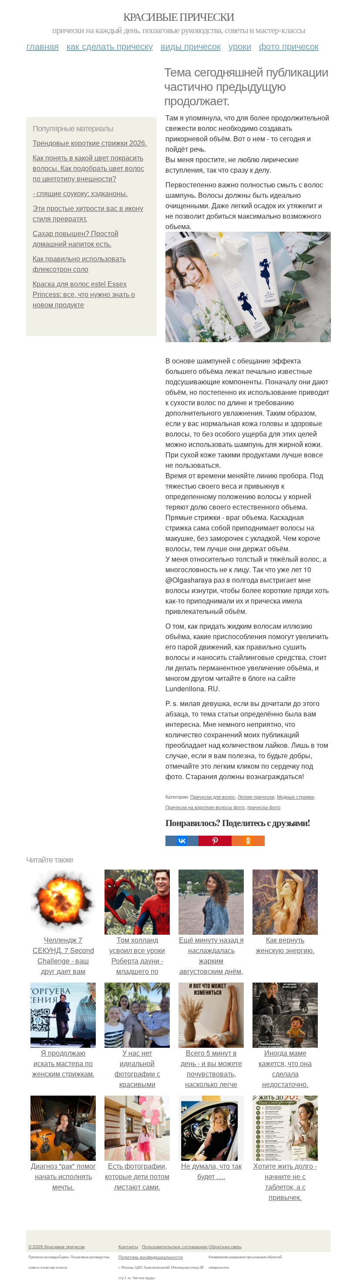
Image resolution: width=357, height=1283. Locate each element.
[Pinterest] (215, 841)
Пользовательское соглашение (175, 1246)
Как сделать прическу (110, 46)
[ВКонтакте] (182, 841)
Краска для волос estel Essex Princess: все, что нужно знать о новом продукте (84, 294)
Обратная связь (225, 1246)
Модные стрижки (295, 796)
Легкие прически (256, 796)
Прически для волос (212, 796)
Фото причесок (289, 46)
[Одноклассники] (248, 841)
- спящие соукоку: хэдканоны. (80, 193)
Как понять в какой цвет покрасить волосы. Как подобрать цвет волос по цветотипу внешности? (88, 168)
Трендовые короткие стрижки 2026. (90, 143)
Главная (43, 46)
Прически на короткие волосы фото (205, 806)
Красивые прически (178, 16)
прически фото (263, 806)
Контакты (128, 1246)
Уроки (240, 46)
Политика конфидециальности (150, 1257)
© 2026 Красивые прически (56, 1246)
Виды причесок (191, 46)
